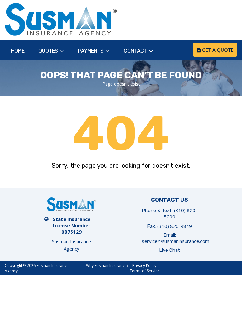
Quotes (48, 51)
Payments (91, 51)
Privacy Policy (144, 265)
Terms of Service (144, 270)
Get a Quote (217, 50)
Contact (135, 51)
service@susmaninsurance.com (175, 241)
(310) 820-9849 (174, 226)
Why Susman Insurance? (107, 265)
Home (18, 51)
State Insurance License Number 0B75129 (71, 225)
